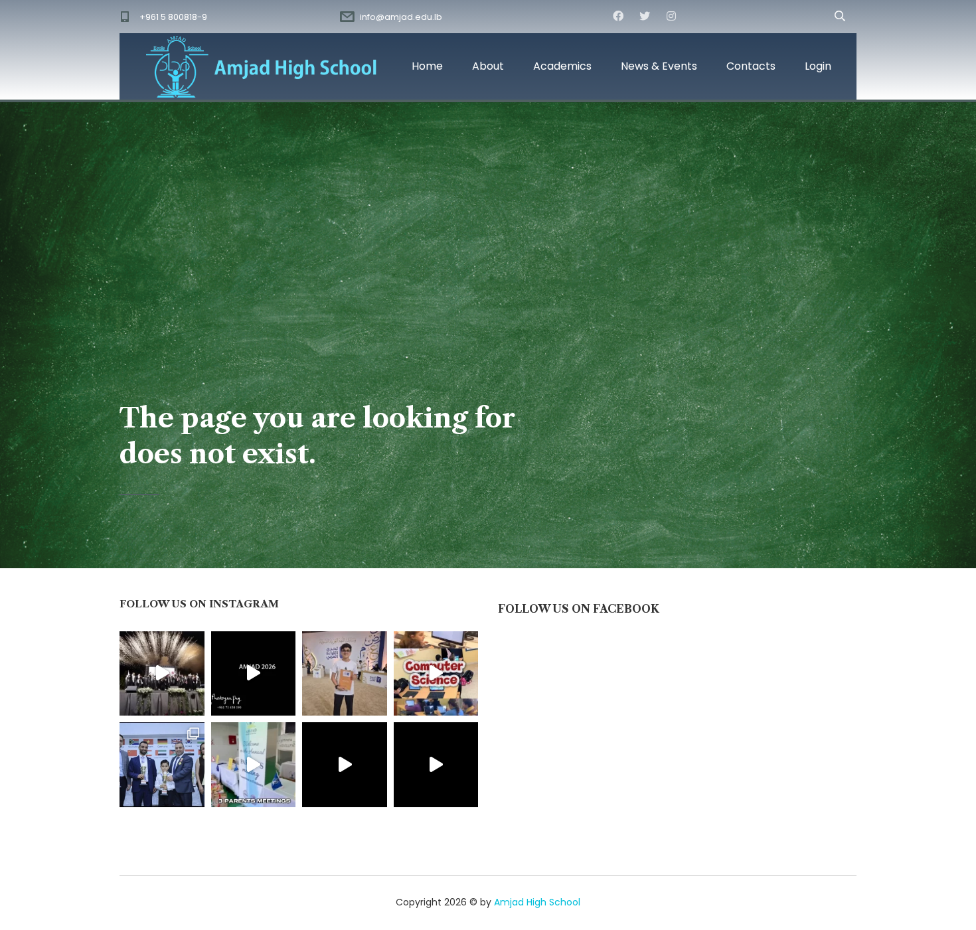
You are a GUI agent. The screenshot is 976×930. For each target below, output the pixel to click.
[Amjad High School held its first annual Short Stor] (344, 764)
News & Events (659, 66)
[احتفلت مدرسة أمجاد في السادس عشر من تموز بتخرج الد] (162, 673)
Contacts (750, 66)
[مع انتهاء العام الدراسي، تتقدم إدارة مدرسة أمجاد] (253, 764)
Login (818, 66)
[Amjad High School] (262, 66)
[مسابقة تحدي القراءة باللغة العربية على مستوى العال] (344, 673)
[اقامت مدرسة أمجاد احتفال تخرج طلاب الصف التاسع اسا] (253, 673)
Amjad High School (537, 902)
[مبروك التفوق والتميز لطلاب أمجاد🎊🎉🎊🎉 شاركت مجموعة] (162, 764)
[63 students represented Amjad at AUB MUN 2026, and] (436, 764)
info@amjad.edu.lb (401, 17)
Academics (562, 66)
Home (427, 66)
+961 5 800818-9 (173, 17)
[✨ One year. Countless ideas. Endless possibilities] (436, 673)
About (488, 66)
